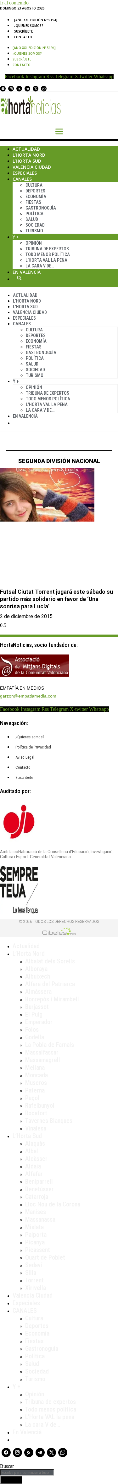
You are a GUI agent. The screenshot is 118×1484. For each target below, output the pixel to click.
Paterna (35, 1090)
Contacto (23, 37)
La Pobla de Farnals (49, 1045)
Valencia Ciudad (32, 167)
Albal (31, 1151)
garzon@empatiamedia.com (28, 695)
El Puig (33, 1014)
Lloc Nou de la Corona (52, 1204)
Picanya (35, 1242)
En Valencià (27, 272)
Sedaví (33, 1265)
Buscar (19, 278)
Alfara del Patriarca (50, 984)
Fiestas (33, 202)
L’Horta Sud (27, 161)
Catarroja (36, 1196)
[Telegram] (27, 88)
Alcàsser (36, 1158)
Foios (32, 1029)
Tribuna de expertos (47, 248)
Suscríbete (23, 31)
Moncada (36, 1075)
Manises (35, 1212)
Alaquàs (35, 1143)
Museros (36, 1082)
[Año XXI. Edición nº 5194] (35, 20)
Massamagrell (42, 1060)
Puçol (32, 1098)
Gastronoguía (40, 207)
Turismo (34, 230)
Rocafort (36, 1113)
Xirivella (35, 1288)
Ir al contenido (14, 2)
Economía (35, 196)
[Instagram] (11, 88)
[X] (35, 88)
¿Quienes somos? (28, 25)
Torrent (34, 1280)
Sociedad (35, 225)
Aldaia (33, 1166)
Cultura (33, 185)
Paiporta (36, 1234)
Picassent (37, 1250)
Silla (30, 1272)
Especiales (25, 173)
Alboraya (36, 969)
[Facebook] (3, 88)
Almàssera (38, 991)
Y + (16, 237)
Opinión (33, 243)
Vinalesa (35, 1128)
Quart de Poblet (45, 1257)
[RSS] (19, 88)
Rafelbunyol (39, 1105)
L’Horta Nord (29, 155)
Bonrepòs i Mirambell (52, 999)
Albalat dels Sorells (50, 961)
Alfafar (34, 1174)
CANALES (25, 1310)
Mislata (34, 1227)
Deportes (35, 190)
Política (34, 213)
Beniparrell (39, 1181)
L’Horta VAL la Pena (46, 260)
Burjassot (37, 1007)
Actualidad (26, 149)
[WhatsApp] (44, 88)
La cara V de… (39, 265)
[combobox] (27, 1472)
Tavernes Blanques (48, 1120)
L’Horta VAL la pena (49, 1417)
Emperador (39, 1022)
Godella (34, 1037)
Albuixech (37, 976)
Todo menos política (47, 254)
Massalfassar (42, 1052)
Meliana (35, 1067)
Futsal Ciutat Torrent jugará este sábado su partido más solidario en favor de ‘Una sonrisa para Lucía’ (56, 599)
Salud (31, 219)
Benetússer (39, 1189)
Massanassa (40, 1219)
